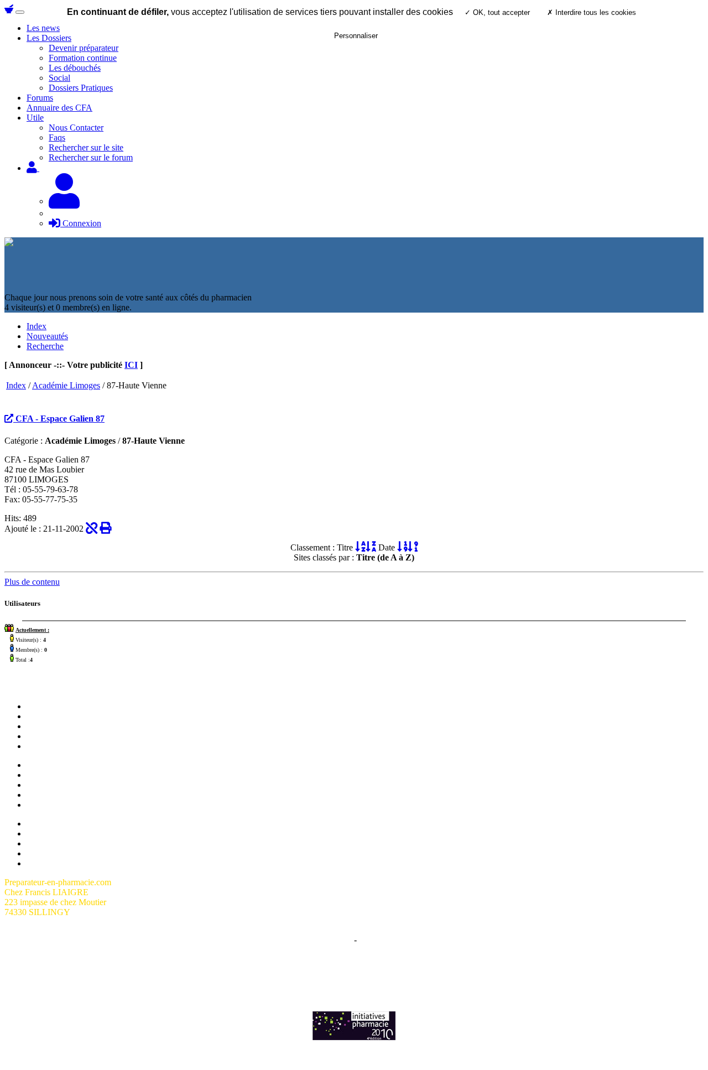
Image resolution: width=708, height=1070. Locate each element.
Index (36, 326)
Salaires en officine (60, 765)
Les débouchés (75, 67)
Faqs (57, 137)
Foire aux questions (61, 843)
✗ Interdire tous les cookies (591, 12)
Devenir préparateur (61, 775)
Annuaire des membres (67, 833)
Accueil (40, 706)
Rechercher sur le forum (91, 157)
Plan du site (47, 823)
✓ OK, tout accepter (497, 12)
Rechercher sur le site (86, 147)
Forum (38, 716)
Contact (372, 939)
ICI (131, 365)
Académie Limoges (66, 385)
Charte (340, 939)
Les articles (46, 736)
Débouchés (46, 794)
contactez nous (477, 968)
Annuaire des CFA (59, 107)
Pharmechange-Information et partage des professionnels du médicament (354, 978)
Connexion (80, 223)
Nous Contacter (76, 127)
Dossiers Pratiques (81, 87)
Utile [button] (35, 117)
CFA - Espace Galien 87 (59, 418)
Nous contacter (53, 726)
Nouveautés (47, 336)
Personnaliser (356, 36)
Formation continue (83, 58)
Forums (40, 97)
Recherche (45, 346)
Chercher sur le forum (65, 746)
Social (59, 77)
